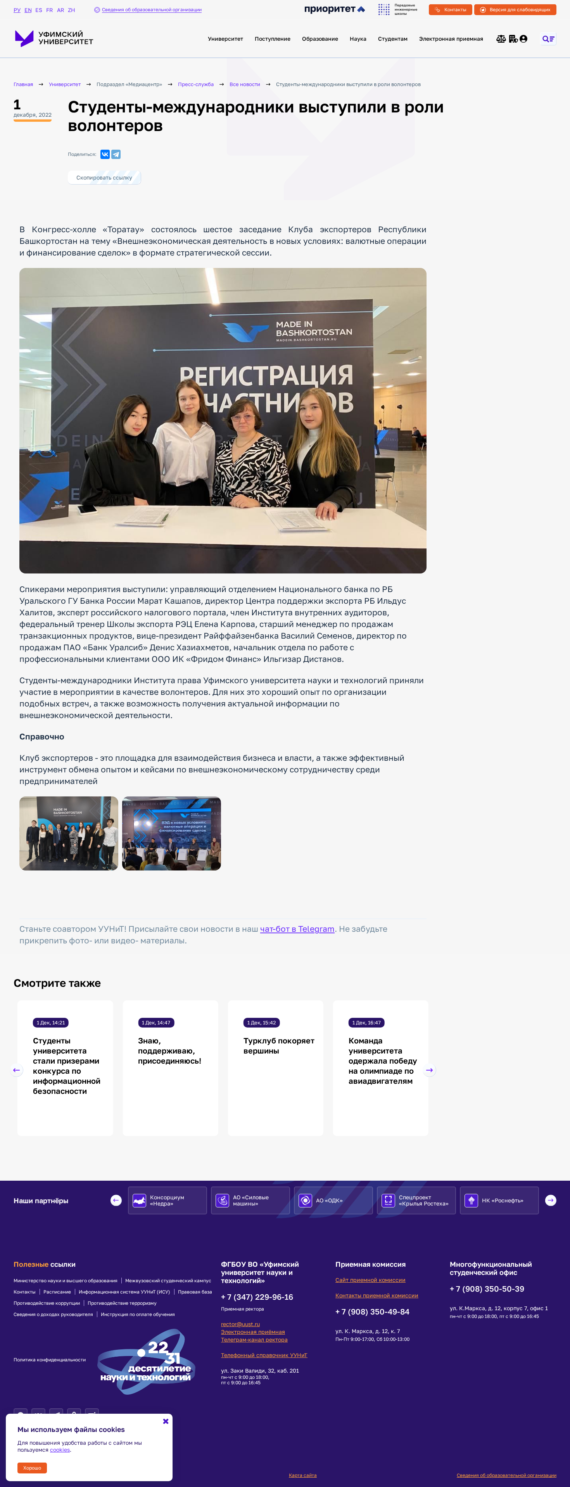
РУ (17, 10)
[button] (16, 1070)
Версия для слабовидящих (520, 9)
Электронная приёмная (253, 1331)
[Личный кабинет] (524, 39)
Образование (320, 38)
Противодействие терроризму (122, 1303)
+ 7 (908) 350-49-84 (372, 1311)
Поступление (272, 38)
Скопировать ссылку (104, 177)
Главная (23, 84)
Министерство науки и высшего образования (65, 1280)
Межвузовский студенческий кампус (168, 1280)
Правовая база (195, 1292)
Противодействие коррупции (47, 1303)
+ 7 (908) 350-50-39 (487, 1288)
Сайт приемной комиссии (370, 1279)
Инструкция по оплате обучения (138, 1314)
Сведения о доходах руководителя (53, 1314)
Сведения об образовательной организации (506, 1475)
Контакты (455, 9)
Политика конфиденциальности (50, 1360)
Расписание (57, 1292)
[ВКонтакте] (105, 154)
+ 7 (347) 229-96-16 (257, 1296)
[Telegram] (116, 154)
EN (27, 10)
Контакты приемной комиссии (376, 1295)
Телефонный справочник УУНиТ (264, 1355)
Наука (358, 38)
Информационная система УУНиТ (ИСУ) (124, 1292)
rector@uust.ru (240, 1324)
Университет (225, 38)
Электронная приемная (451, 38)
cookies (60, 1449)
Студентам (393, 38)
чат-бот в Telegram (297, 929)
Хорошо (32, 1468)
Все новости (245, 84)
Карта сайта (303, 1475)
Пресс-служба (196, 84)
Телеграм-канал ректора (254, 1339)
